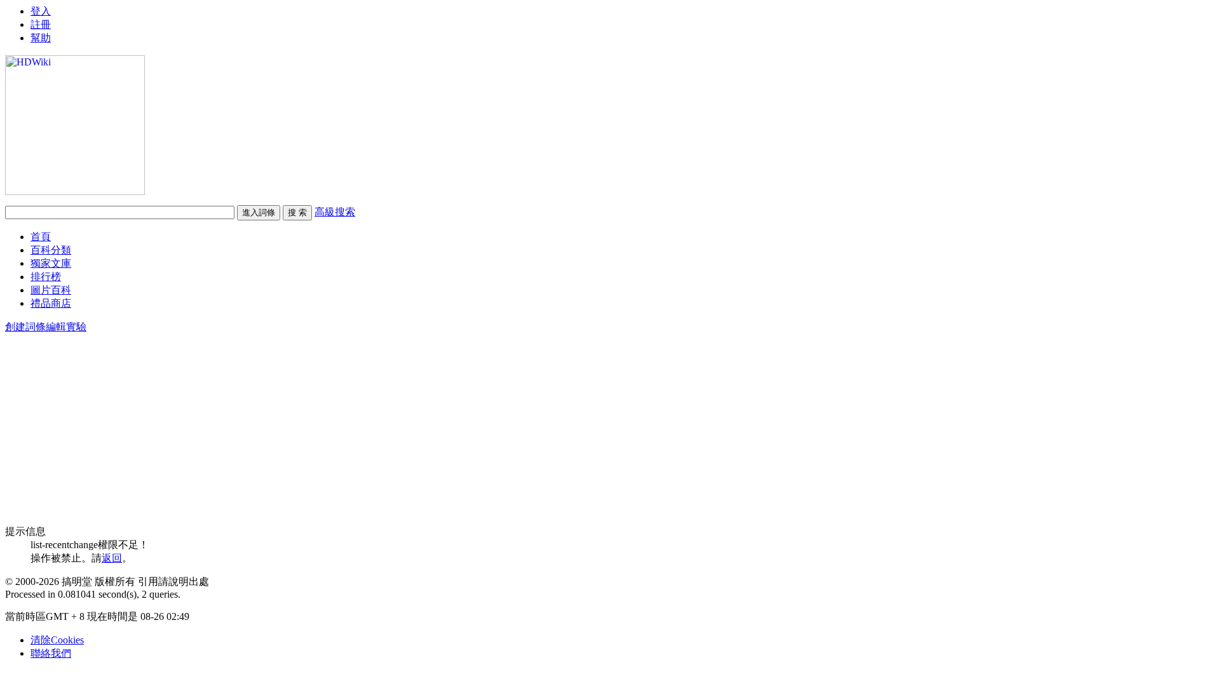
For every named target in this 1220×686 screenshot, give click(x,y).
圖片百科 (50, 290)
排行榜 (45, 276)
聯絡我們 (50, 653)
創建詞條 (25, 326)
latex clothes (30, 33)
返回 (112, 558)
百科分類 (50, 250)
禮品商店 (50, 303)
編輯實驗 (66, 326)
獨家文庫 (50, 263)
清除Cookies (57, 640)
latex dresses (30, 22)
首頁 (40, 236)
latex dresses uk (36, 10)
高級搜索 (335, 211)
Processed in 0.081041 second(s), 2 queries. (92, 594)
